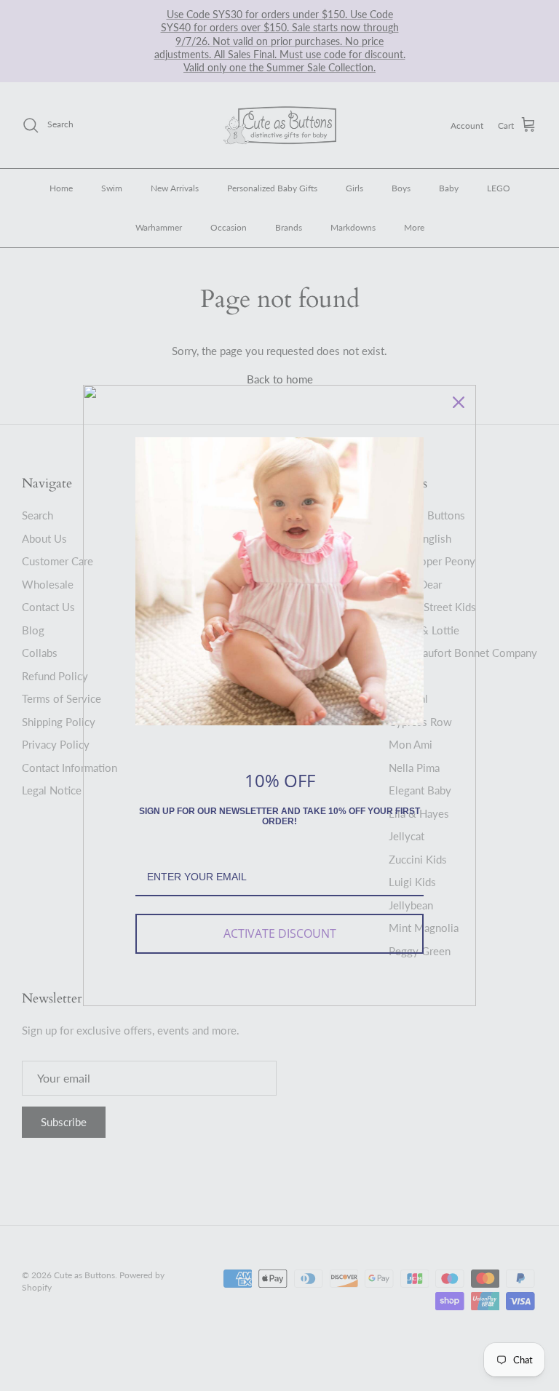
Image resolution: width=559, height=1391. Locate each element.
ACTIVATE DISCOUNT (279, 933)
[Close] (458, 402)
